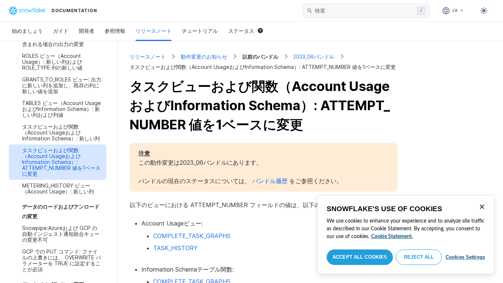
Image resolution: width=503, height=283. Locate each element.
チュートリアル (200, 31)
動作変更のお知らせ (204, 56)
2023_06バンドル (313, 56)
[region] (405, 234)
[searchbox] (364, 10)
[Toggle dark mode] (483, 10)
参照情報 (115, 31)
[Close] (482, 207)
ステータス (241, 31)
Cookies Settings (465, 257)
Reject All (419, 257)
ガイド (60, 31)
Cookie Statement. (392, 236)
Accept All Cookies (360, 257)
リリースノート (154, 31)
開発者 (86, 31)
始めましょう (27, 31)
